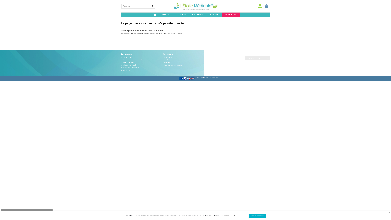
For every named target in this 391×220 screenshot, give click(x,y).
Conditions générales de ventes (132, 60)
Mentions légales (128, 62)
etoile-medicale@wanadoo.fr (215, 67)
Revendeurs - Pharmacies (130, 67)
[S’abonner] (268, 58)
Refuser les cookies (240, 216)
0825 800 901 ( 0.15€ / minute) (216, 64)
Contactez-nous (127, 57)
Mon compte (168, 57)
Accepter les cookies (257, 216)
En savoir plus (224, 216)
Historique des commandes (173, 65)
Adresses (167, 62)
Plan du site (126, 70)
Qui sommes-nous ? (129, 65)
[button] (166, 15)
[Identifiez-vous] (260, 6)
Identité (166, 60)
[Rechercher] (153, 6)
